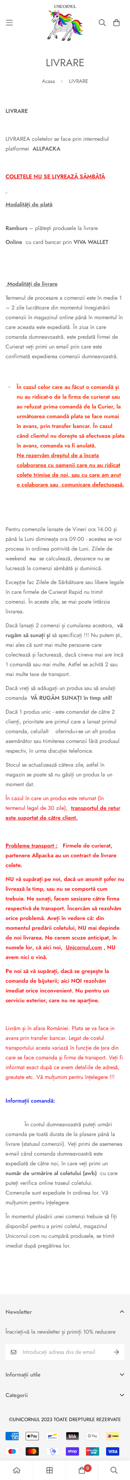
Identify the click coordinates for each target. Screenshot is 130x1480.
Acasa (48, 81)
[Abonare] (116, 1352)
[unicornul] (65, 22)
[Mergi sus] (117, 1443)
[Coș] (116, 23)
